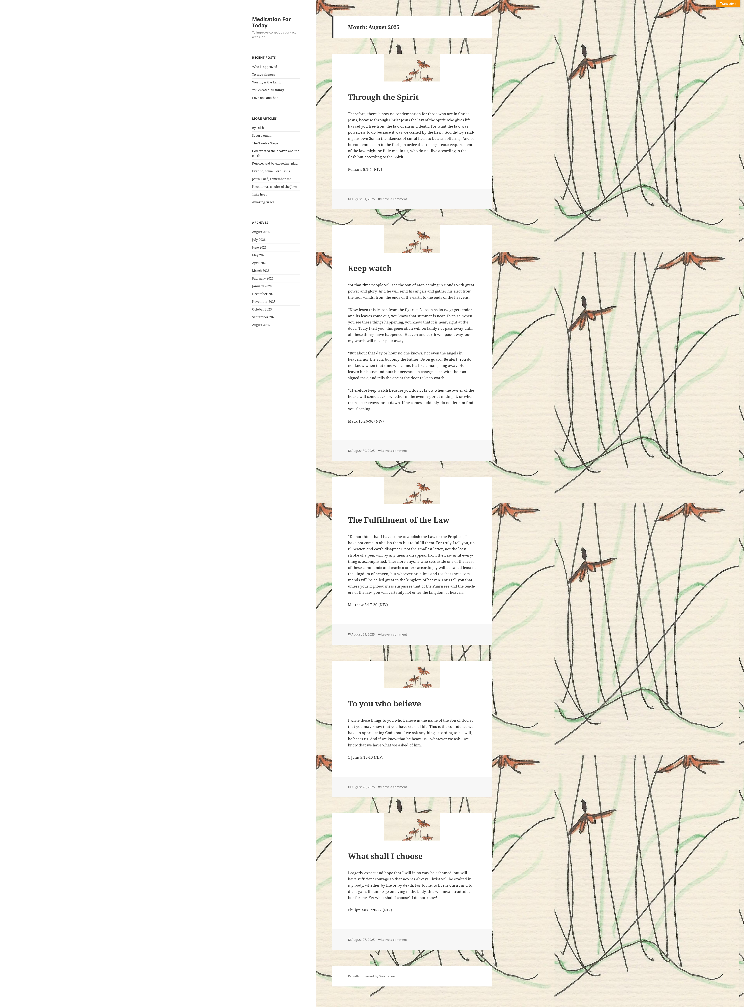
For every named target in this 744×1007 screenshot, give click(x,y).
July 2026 (259, 240)
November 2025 (264, 301)
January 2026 (262, 286)
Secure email (261, 135)
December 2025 (263, 294)
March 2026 (261, 270)
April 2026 (259, 263)
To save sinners (263, 74)
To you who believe (384, 703)
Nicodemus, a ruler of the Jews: (275, 186)
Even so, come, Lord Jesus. (271, 171)
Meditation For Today (271, 22)
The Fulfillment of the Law (398, 520)
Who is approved (264, 67)
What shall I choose (385, 856)
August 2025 (261, 325)
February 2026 (263, 278)
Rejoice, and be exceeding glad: (275, 163)
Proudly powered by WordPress (371, 976)
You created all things (268, 90)
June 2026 (259, 247)
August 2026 (261, 232)
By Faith (258, 128)
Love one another (265, 98)
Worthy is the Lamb (266, 82)
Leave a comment (394, 199)
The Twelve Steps (265, 143)
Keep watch (370, 268)
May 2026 (259, 255)
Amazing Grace (263, 202)
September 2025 (264, 317)
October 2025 (262, 309)
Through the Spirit (383, 97)
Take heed (259, 194)
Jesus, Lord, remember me (271, 179)
